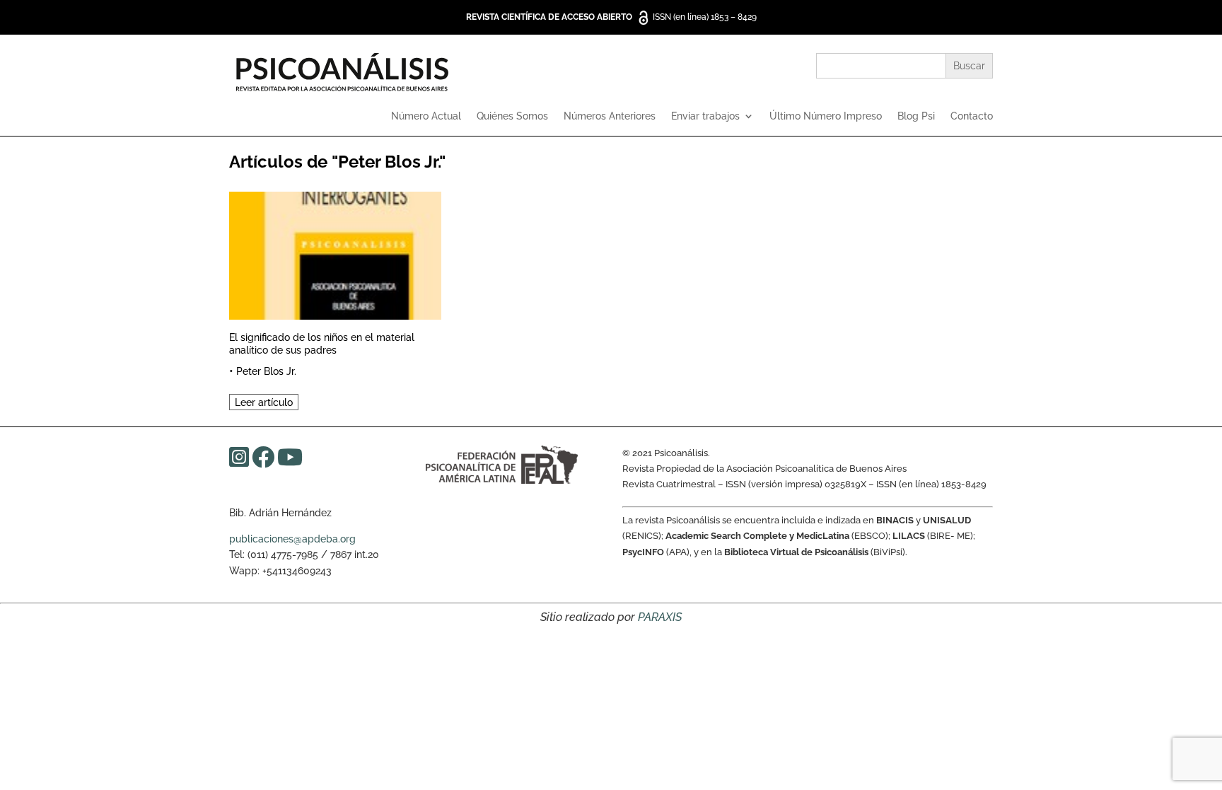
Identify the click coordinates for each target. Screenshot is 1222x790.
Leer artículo (264, 402)
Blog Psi (916, 116)
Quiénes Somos (512, 116)
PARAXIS (660, 617)
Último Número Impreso (825, 116)
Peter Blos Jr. (266, 371)
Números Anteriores (610, 116)
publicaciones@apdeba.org (292, 539)
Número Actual (426, 116)
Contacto (971, 116)
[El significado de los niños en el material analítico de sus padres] (335, 253)
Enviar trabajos (705, 116)
